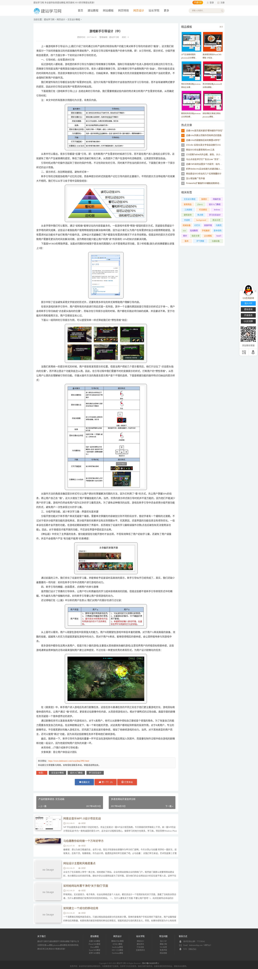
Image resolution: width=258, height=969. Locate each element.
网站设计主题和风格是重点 (79, 863)
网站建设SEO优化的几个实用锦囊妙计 (203, 173)
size (184, 230)
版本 (187, 241)
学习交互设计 (95, 773)
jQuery (200, 204)
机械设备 (187, 225)
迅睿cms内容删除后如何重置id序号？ (203, 140)
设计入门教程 (76, 773)
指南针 (204, 199)
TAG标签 (163, 947)
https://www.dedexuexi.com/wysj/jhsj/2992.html (68, 761)
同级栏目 (217, 199)
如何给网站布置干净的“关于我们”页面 (85, 886)
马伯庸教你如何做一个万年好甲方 (83, 841)
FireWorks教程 (117, 953)
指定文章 (195, 236)
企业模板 (208, 236)
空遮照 (187, 220)
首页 (80, 10)
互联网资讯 (140, 950)
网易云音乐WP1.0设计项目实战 (82, 818)
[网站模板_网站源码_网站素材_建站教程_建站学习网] (48, 13)
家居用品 (188, 204)
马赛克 (219, 225)
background (201, 220)
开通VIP (198, 2)
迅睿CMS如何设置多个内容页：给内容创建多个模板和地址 (213, 164)
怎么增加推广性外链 (195, 178)
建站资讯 (140, 944)
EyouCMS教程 (94, 950)
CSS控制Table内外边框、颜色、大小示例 (205, 154)
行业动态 (140, 947)
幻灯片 (197, 225)
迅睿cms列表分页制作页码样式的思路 (203, 135)
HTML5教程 (117, 944)
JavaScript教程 (117, 947)
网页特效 (123, 10)
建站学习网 (49, 19)
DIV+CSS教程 (117, 950)
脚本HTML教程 (117, 941)
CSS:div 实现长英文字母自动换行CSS (203, 144)
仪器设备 (216, 241)
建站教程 (93, 10)
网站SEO (140, 941)
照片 (185, 236)
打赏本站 (128, 782)
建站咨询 (248, 309)
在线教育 (194, 230)
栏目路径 (203, 209)
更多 (221, 27)
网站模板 (108, 10)
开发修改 (248, 315)
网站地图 (163, 953)
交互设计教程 (73, 19)
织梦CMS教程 (94, 953)
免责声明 (163, 950)
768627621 (192, 949)
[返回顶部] (253, 352)
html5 (218, 236)
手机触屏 (206, 230)
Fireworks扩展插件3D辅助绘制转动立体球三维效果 (210, 183)
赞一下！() (107, 782)
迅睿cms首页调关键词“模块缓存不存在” (204, 130)
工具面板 (188, 209)
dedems (217, 209)
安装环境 (208, 225)
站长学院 (154, 10)
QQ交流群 (248, 321)
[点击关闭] (255, 290)
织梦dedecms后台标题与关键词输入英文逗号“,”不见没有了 (213, 168)
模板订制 (163, 944)
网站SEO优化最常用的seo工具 (200, 149)
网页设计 (138, 10)
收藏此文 (85, 782)
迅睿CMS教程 (94, 941)
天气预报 (200, 241)
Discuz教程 (94, 947)
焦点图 (200, 215)
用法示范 (216, 220)
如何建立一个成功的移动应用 (80, 908)
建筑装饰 (188, 215)
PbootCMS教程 (94, 944)
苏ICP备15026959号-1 (150, 963)
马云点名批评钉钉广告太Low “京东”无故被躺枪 (208, 159)
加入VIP (163, 941)
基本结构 (217, 230)
